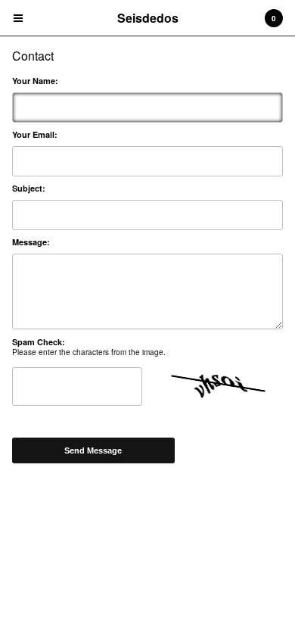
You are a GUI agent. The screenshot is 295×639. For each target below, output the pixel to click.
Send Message (93, 450)
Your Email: (34, 134)
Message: (31, 242)
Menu (18, 18)
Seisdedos (148, 17)
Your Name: (35, 80)
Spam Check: (38, 342)
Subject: (28, 188)
